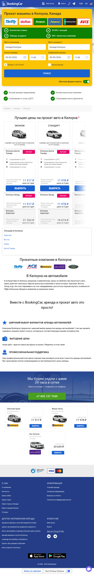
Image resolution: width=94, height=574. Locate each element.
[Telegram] (55, 536)
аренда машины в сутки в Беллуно (15, 535)
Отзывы (5, 512)
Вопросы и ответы (54, 496)
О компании (6, 487)
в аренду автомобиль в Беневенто (15, 539)
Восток (7, 240)
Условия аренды (53, 487)
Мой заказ (50, 3)
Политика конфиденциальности (59, 500)
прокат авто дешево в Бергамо (13, 543)
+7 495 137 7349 (47, 396)
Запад (6, 244)
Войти (63, 3)
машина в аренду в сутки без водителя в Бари (19, 523)
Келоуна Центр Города (13, 152)
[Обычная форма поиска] (86, 81)
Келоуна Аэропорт (10, 212)
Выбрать (20, 188)
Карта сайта (6, 496)
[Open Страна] (91, 3)
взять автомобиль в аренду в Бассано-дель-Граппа (21, 531)
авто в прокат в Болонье (11, 547)
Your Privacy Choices (54, 571)
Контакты (5, 491)
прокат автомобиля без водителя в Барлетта (19, 527)
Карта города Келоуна (10, 508)
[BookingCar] (12, 3)
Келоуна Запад (13, 195)
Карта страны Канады (10, 504)
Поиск (47, 73)
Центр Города (9, 248)
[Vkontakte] (49, 536)
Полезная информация (55, 491)
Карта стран (6, 500)
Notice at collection (32, 571)
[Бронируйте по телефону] (69, 3)
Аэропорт (8, 235)
